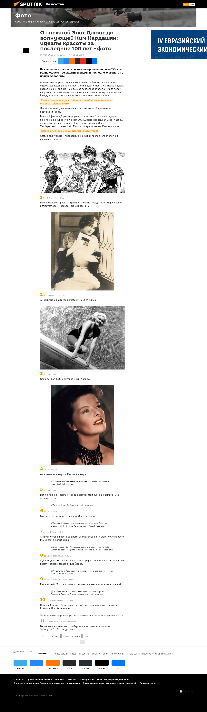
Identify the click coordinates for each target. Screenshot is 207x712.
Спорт (106, 654)
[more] (123, 197)
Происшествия (60, 654)
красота (66, 636)
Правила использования (39, 679)
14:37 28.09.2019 (47, 55)
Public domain (60, 198)
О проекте (19, 679)
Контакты (59, 679)
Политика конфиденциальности (113, 679)
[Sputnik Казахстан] (29, 7)
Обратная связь (148, 683)
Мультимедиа (54, 636)
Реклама (72, 679)
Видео (73, 654)
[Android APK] (186, 691)
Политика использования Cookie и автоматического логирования (47, 683)
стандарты (76, 636)
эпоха (86, 636)
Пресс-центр (133, 654)
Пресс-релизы (87, 679)
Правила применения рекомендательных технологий (109, 683)
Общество (84, 654)
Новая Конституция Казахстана (157, 654)
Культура (96, 654)
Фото (43, 636)
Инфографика (118, 654)
